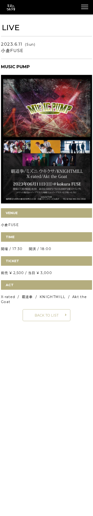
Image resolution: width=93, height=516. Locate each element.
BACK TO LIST (46, 315)
